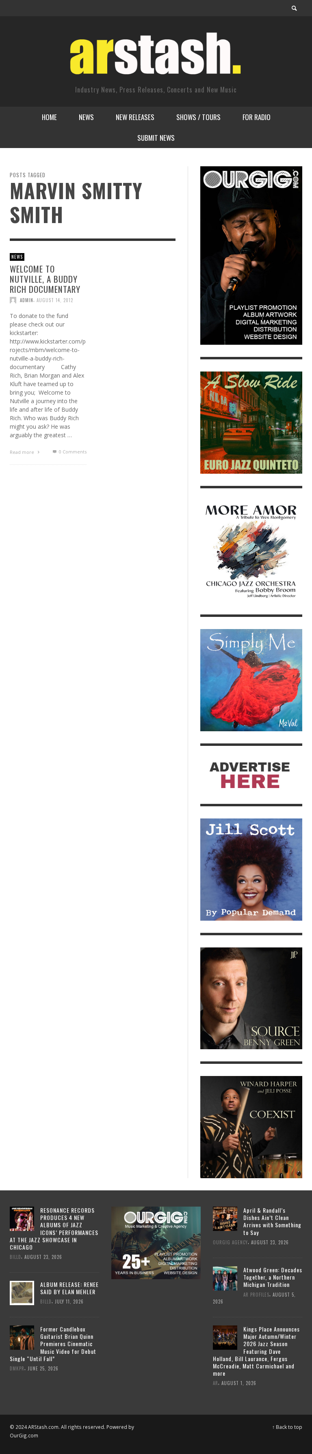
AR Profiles (256, 1294)
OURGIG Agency (230, 1242)
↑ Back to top (287, 1427)
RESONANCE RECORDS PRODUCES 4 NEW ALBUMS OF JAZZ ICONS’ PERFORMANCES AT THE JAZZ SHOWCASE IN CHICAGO (54, 1228)
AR (215, 1383)
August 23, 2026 (43, 1257)
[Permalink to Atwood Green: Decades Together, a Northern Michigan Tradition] (225, 1277)
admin (26, 300)
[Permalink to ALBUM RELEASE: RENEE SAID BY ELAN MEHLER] (22, 1292)
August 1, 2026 (238, 1383)
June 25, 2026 (43, 1368)
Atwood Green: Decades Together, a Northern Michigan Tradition (272, 1277)
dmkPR (17, 1368)
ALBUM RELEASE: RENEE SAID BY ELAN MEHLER (69, 1288)
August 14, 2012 (55, 300)
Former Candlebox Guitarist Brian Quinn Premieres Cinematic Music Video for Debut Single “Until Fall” (53, 1344)
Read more (22, 452)
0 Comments (72, 452)
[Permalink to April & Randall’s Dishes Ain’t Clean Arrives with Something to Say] (225, 1218)
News (17, 256)
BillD (15, 1257)
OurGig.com (24, 1435)
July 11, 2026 (69, 1301)
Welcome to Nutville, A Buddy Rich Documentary (45, 278)
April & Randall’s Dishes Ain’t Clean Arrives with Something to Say (272, 1221)
